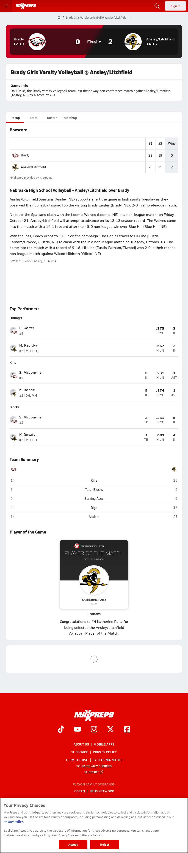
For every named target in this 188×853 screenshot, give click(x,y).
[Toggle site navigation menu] (6, 6)
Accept (73, 844)
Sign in (175, 6)
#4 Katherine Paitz (107, 621)
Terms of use (77, 759)
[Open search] (157, 6)
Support (91, 772)
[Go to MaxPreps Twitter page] (110, 730)
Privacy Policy (105, 752)
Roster (52, 117)
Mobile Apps (104, 744)
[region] (94, 825)
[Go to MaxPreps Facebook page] (127, 730)
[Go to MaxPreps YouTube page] (77, 730)
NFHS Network (101, 791)
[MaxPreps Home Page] (59, 17)
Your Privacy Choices (94, 766)
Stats (33, 117)
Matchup (70, 117)
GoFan (79, 791)
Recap (15, 117)
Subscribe (79, 752)
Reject (104, 844)
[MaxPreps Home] (26, 6)
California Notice (108, 759)
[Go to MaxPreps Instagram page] (94, 730)
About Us (81, 744)
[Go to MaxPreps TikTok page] (61, 730)
